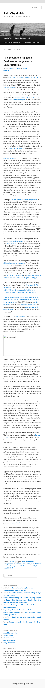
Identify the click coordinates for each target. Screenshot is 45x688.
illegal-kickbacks (19, 564)
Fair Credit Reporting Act (17, 100)
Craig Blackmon (9, 643)
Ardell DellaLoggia (10, 633)
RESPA (31, 97)
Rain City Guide (13, 13)
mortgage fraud (14, 523)
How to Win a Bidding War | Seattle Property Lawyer (22, 597)
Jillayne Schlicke (9, 640)
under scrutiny (20, 317)
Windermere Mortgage (33, 275)
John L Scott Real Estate (11, 278)
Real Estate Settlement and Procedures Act (23, 78)
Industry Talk (8, 38)
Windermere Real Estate (14, 275)
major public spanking (16, 241)
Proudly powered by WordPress (22, 684)
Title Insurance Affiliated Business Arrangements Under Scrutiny (17, 61)
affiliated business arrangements (14, 263)
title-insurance (25, 566)
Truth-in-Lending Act (21, 97)
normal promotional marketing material (25, 200)
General (12, 562)
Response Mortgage (30, 278)
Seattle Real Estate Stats (31, 43)
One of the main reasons (16, 148)
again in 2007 (11, 243)
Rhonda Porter (8, 638)
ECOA (37, 97)
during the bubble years (29, 304)
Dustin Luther (8, 635)
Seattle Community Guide (23, 38)
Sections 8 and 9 (9, 87)
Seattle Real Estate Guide (12, 43)
